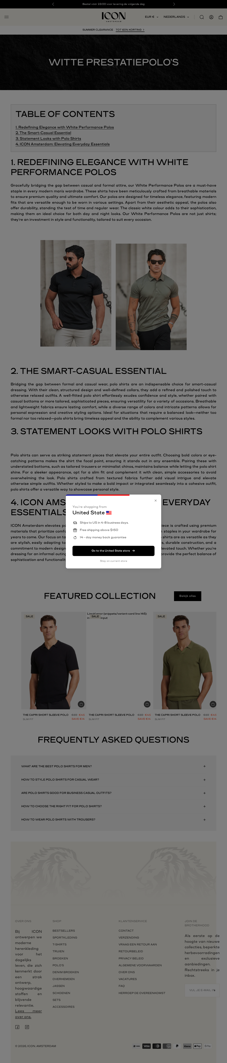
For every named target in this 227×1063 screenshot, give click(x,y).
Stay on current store (113, 561)
